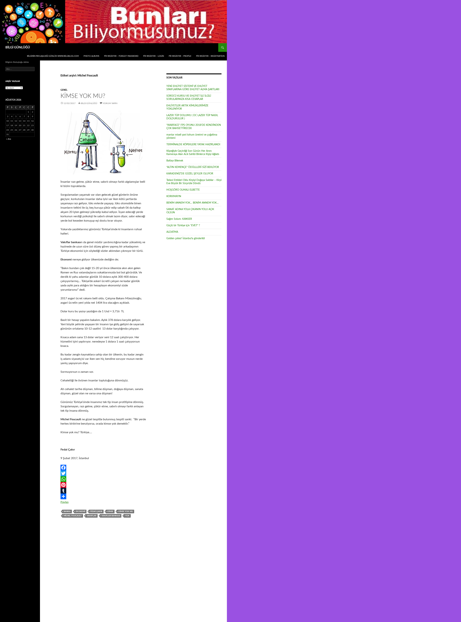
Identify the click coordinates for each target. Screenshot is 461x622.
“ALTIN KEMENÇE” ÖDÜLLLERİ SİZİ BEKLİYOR (192, 167)
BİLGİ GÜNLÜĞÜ (17, 47)
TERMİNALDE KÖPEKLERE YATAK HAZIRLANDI (193, 144)
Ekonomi (80, 511)
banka (67, 511)
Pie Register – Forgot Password (121, 56)
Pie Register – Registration (210, 56)
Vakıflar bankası (110, 516)
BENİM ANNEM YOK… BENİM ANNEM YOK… (192, 203)
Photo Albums (91, 56)
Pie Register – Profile (180, 56)
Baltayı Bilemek (174, 160)
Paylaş (65, 502)
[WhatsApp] (103, 479)
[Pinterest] (103, 485)
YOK (127, 516)
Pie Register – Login (153, 56)
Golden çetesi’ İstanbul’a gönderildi (185, 238)
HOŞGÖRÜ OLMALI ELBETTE (183, 190)
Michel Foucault (73, 516)
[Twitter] (103, 473)
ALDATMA (172, 232)
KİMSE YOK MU (125, 511)
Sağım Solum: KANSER (179, 219)
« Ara (8, 139)
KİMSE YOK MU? (83, 96)
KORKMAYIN (173, 196)
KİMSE (110, 511)
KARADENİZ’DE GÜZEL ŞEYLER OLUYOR (189, 173)
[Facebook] (103, 467)
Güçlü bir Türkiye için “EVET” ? (183, 225)
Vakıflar (91, 516)
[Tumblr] (103, 490)
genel (64, 90)
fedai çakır (96, 511)
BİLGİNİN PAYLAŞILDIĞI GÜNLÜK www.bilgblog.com (53, 56)
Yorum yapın (110, 103)
